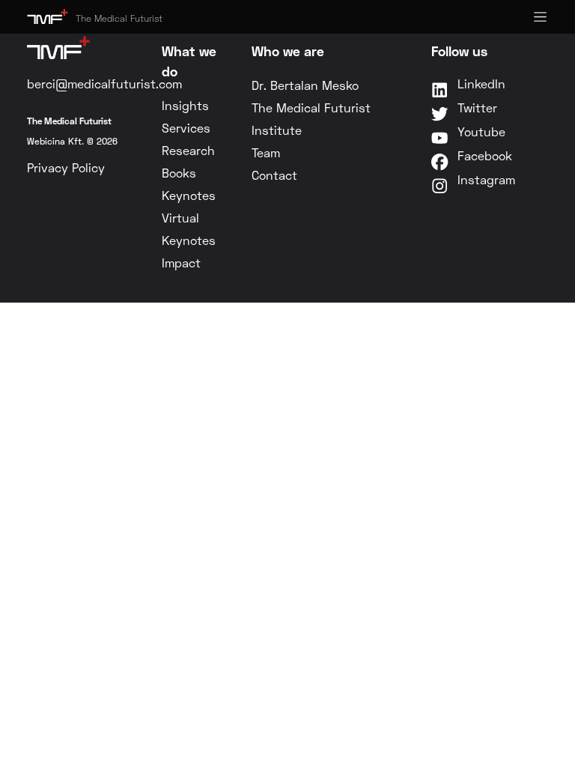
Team (266, 152)
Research (188, 150)
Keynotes (189, 195)
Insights (185, 105)
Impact (181, 262)
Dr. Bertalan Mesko (305, 85)
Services (186, 128)
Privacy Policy (66, 167)
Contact (274, 175)
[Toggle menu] (540, 17)
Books (179, 173)
